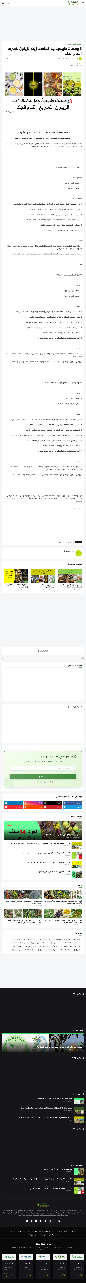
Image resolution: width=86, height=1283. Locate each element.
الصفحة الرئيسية (77, 44)
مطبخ (41, 950)
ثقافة (14, 942)
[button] (83, 3)
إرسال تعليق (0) (43, 651)
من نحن (66, 1231)
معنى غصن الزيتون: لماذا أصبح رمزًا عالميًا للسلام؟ (55, 1099)
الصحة (67, 542)
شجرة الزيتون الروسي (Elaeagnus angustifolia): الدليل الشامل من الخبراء (24, 902)
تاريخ (45, 942)
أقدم (4, 658)
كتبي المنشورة (21, 1231)
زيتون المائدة (65, 950)
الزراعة (47, 939)
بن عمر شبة (69, 551)
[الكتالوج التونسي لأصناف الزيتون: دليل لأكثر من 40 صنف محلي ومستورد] (77, 855)
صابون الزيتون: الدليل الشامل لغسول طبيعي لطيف (71, 586)
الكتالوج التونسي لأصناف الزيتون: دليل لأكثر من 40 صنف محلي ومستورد (45, 853)
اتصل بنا (13, 1231)
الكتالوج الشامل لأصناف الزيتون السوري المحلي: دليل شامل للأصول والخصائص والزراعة (40, 843)
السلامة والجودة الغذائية (32, 939)
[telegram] (40, 1221)
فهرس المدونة (32, 1231)
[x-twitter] (54, 1221)
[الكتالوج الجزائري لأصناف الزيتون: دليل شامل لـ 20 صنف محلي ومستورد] (77, 864)
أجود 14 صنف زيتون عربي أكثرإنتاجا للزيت (58, 1169)
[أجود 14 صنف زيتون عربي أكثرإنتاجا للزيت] (79, 1171)
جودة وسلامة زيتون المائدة (49, 946)
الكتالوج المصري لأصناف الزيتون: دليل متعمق (54, 872)
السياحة (16, 939)
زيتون (77, 950)
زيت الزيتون (61, 542)
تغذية (23, 942)
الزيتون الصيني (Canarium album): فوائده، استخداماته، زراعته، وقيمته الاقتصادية (63, 921)
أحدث (81, 658)
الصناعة (67, 942)
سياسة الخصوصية (57, 1231)
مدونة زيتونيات (32, 1234)
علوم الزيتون (52, 950)
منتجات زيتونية (30, 950)
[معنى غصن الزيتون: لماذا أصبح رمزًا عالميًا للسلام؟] (79, 1101)
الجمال (69, 44)
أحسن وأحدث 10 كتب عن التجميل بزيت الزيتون (16, 586)
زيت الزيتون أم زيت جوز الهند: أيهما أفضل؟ (44, 586)
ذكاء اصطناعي (31, 946)
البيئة (67, 939)
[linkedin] (45, 1221)
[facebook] (59, 1221)
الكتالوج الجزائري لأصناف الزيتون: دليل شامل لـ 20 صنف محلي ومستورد (46, 862)
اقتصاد (77, 939)
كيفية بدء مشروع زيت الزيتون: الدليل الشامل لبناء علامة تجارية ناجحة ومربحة (45, 1117)
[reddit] (31, 1221)
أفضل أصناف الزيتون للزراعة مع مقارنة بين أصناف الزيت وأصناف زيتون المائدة (63, 902)
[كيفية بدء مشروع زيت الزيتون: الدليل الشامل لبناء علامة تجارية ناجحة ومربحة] (79, 1120)
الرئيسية (73, 1231)
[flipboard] (27, 1221)
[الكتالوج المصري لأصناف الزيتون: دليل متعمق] (77, 874)
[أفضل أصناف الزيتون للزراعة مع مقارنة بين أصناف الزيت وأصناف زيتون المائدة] (79, 1110)
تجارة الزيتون (34, 942)
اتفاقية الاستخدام (44, 1231)
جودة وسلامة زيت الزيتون (71, 946)
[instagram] (50, 1221)
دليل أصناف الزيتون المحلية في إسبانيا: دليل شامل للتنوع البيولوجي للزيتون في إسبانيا (24, 921)
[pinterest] (36, 1221)
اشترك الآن (44, 776)
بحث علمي (55, 942)
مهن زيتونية (17, 950)
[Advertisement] (43, 24)
